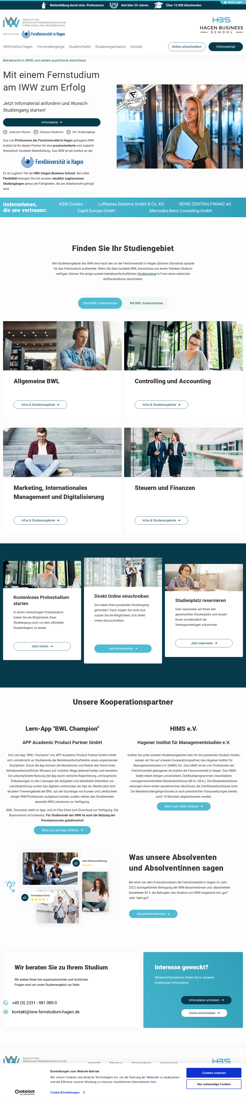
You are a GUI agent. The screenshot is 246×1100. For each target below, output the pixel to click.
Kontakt (136, 47)
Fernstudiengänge (50, 47)
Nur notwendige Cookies (214, 1084)
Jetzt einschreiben (121, 648)
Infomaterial (50, 122)
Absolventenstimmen (151, 914)
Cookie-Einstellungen (65, 1092)
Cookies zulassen (214, 1072)
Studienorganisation (110, 47)
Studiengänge (147, 274)
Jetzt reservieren (202, 643)
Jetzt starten (40, 646)
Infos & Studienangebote (38, 405)
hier (153, 1081)
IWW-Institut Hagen (17, 47)
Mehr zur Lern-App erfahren (60, 830)
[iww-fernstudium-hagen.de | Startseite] (34, 23)
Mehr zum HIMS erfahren (182, 806)
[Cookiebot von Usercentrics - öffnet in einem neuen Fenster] (25, 1092)
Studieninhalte (80, 47)
